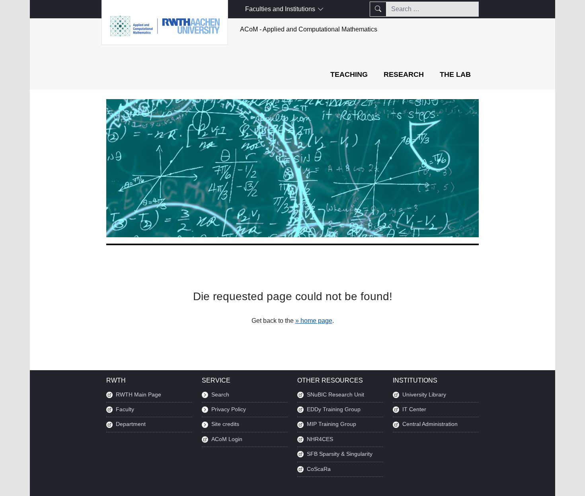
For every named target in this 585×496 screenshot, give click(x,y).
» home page (313, 320)
